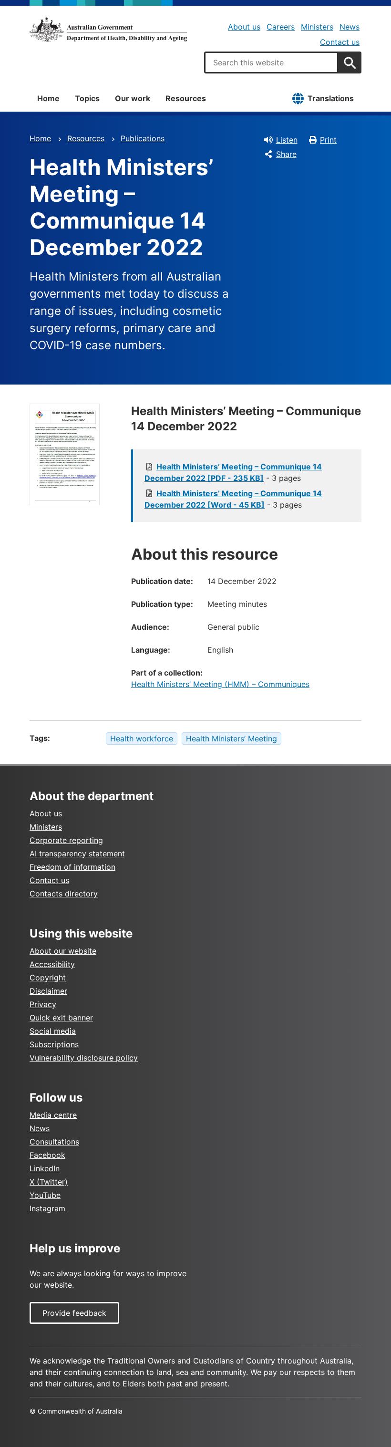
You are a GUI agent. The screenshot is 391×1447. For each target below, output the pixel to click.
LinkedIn (45, 1168)
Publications (143, 138)
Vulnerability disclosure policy (84, 1057)
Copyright (48, 977)
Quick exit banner (61, 1017)
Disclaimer (48, 991)
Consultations (54, 1141)
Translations (331, 98)
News (350, 26)
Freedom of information (72, 867)
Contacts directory (64, 893)
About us (244, 26)
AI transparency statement (77, 853)
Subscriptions (54, 1044)
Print (328, 140)
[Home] (108, 29)
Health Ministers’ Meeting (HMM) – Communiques (220, 684)
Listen (287, 140)
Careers (281, 26)
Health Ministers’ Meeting (231, 738)
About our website (63, 951)
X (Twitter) (49, 1182)
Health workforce (141, 738)
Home (48, 98)
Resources (185, 98)
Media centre (53, 1115)
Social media (53, 1031)
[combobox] (271, 62)
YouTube (45, 1195)
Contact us (340, 42)
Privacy (43, 1004)
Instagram (47, 1208)
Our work (132, 98)
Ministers (317, 26)
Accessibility (52, 964)
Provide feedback (74, 1313)
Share (286, 154)
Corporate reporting (66, 840)
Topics (87, 98)
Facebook (47, 1155)
